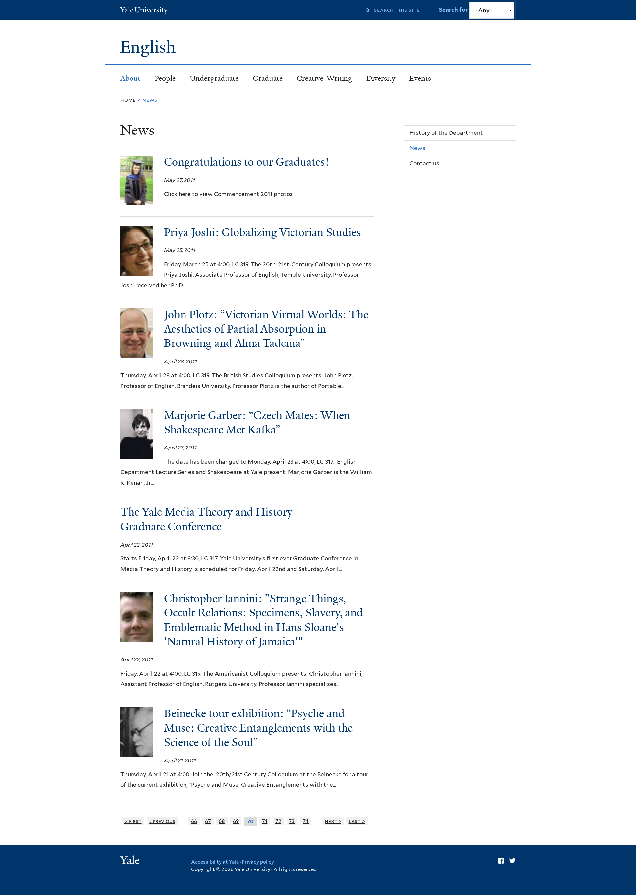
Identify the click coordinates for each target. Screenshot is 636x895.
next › (333, 821)
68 (222, 821)
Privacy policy (258, 862)
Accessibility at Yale (215, 862)
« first (133, 821)
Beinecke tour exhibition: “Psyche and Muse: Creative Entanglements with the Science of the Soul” (258, 727)
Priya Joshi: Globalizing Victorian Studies (262, 232)
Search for (454, 9)
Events (420, 78)
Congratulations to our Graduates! (246, 162)
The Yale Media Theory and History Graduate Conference (206, 519)
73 (292, 821)
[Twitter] (512, 860)
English (150, 47)
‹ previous (162, 821)
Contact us (424, 163)
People (165, 78)
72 (278, 821)
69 (236, 821)
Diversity (380, 78)
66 (194, 821)
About (130, 78)
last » (357, 821)
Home (128, 100)
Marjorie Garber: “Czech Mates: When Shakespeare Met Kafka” (257, 422)
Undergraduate (214, 78)
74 (306, 821)
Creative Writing (324, 78)
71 (264, 821)
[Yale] (130, 861)
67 (208, 821)
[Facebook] (501, 860)
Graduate (268, 78)
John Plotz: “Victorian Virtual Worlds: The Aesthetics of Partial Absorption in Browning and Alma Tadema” (266, 328)
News (417, 148)
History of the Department (446, 133)
